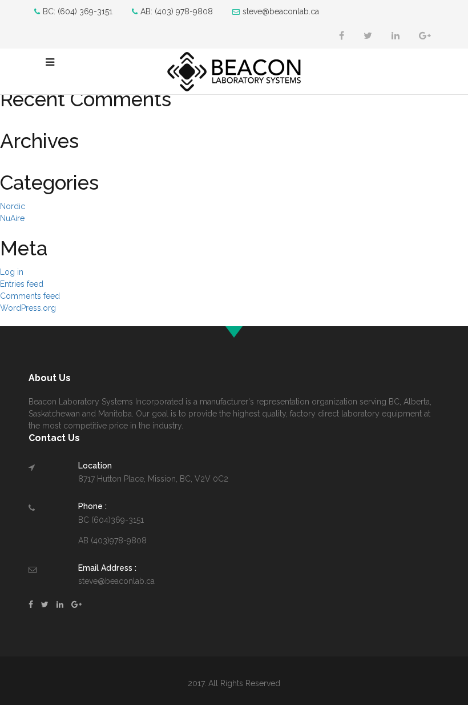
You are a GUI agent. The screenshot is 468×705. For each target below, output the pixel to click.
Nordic (12, 206)
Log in (11, 272)
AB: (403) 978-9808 (176, 11)
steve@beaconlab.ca (281, 11)
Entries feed (21, 284)
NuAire (12, 218)
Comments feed (30, 296)
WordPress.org (28, 308)
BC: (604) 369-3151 (77, 11)
